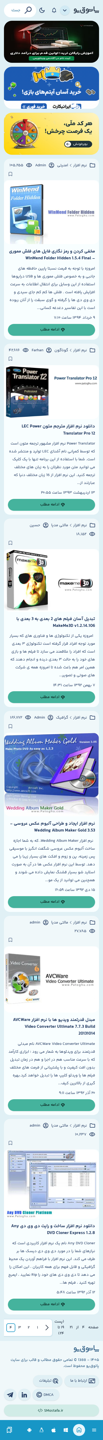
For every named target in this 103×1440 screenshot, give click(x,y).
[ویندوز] (66, 1430)
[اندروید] (29, 1430)
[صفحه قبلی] (47, 1327)
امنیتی (62, 165)
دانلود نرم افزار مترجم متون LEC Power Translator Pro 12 (58, 430)
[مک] (54, 1430)
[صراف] (51, 134)
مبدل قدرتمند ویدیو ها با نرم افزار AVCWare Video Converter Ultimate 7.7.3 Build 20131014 (54, 1026)
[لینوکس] (41, 1430)
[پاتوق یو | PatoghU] (86, 10)
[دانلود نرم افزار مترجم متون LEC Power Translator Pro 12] (51, 392)
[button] (37, 1327)
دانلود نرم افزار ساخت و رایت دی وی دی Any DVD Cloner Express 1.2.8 (53, 1229)
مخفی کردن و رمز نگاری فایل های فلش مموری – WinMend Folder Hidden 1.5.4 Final (52, 255)
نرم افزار (80, 165)
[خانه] (79, 1430)
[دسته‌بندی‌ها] (65, 11)
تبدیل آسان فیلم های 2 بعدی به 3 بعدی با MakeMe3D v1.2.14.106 (55, 622)
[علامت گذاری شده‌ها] (9, 1430)
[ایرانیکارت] (51, 88)
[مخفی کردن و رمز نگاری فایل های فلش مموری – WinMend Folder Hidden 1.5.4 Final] (51, 212)
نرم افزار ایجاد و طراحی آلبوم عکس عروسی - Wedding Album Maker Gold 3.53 (52, 827)
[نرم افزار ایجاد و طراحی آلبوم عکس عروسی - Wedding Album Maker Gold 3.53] (51, 774)
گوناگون (61, 350)
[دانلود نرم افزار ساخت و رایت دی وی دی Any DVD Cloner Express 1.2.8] (51, 1184)
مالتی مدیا (59, 525)
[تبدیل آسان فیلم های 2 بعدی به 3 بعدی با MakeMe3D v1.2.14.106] (51, 580)
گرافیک (62, 718)
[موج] (51, 42)
